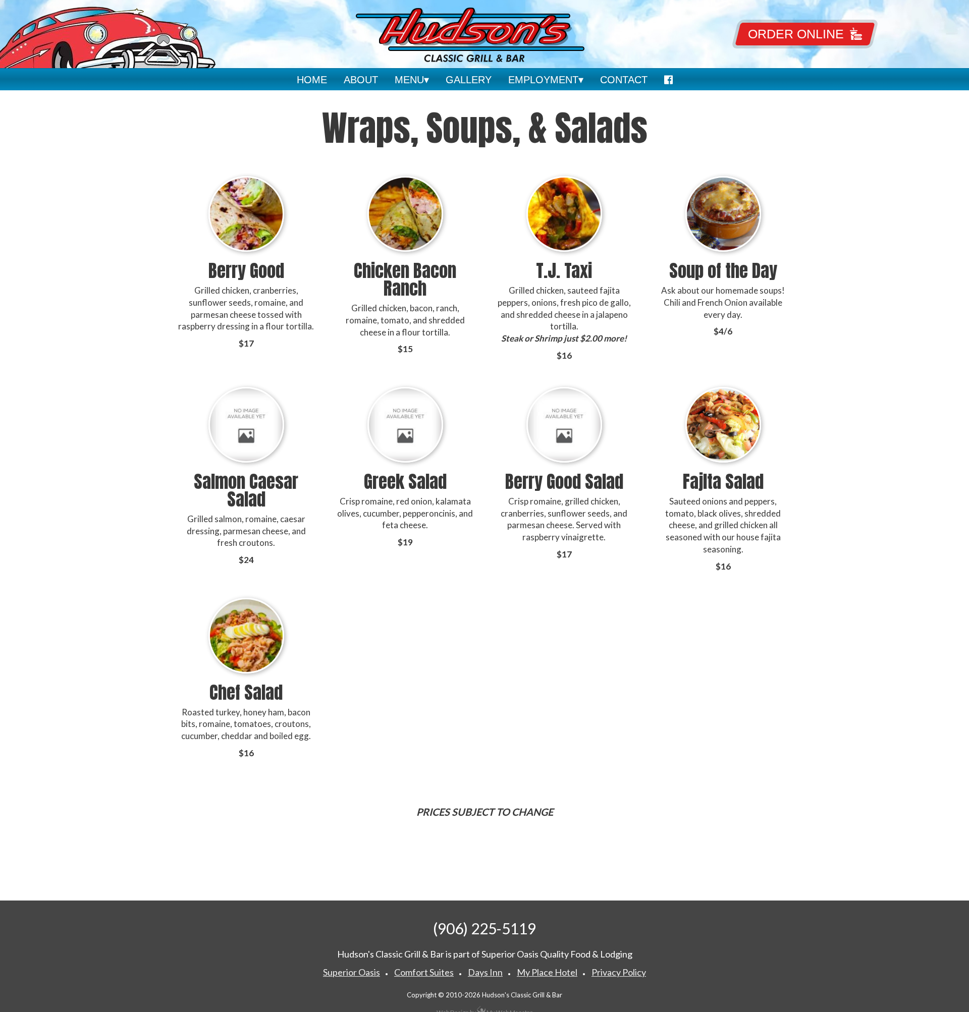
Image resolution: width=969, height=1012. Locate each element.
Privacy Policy (618, 972)
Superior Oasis (351, 972)
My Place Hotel (547, 972)
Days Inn (485, 972)
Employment (543, 79)
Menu (409, 79)
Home (312, 79)
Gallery (469, 79)
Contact (624, 79)
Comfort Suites (424, 972)
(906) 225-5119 (484, 928)
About (361, 79)
